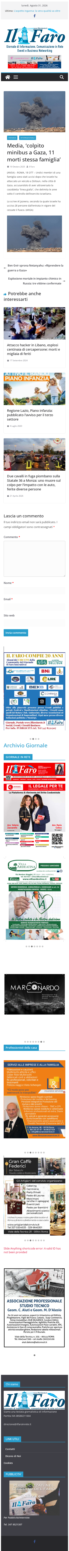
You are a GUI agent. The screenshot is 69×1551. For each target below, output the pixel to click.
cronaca (12, 138)
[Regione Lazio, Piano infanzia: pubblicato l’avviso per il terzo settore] (34, 375)
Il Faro (32, 166)
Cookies (8, 1463)
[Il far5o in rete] (34, 1392)
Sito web (9, 615)
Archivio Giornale (25, 745)
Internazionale (27, 138)
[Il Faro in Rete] (8, 77)
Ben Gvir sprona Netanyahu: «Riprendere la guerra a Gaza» (35, 268)
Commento (12, 537)
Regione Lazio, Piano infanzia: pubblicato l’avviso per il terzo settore (30, 415)
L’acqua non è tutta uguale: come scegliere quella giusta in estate (38, 12)
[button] (30, 739)
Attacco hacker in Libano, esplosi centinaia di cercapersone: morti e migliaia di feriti (33, 349)
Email (8, 599)
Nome (9, 583)
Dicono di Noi (13, 1456)
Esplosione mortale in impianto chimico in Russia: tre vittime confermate (34, 281)
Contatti (10, 1449)
